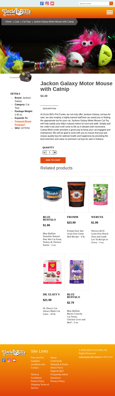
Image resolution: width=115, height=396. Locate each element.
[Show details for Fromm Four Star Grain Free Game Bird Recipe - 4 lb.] (76, 194)
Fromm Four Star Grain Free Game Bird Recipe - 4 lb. (76, 234)
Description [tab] (49, 108)
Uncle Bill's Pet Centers (16, 12)
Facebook (42, 3)
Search (111, 3)
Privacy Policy (57, 381)
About (53, 357)
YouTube (52, 3)
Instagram (47, 3)
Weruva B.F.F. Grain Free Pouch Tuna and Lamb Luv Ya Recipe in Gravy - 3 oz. (99, 237)
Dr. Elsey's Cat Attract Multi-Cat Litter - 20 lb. (51, 311)
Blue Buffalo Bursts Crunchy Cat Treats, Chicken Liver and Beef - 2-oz (76, 317)
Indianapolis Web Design (90, 357)
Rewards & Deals (59, 364)
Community (56, 361)
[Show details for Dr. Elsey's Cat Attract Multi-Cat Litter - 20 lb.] (52, 272)
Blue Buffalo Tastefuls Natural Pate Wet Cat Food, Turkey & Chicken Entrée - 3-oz (52, 239)
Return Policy (37, 381)
